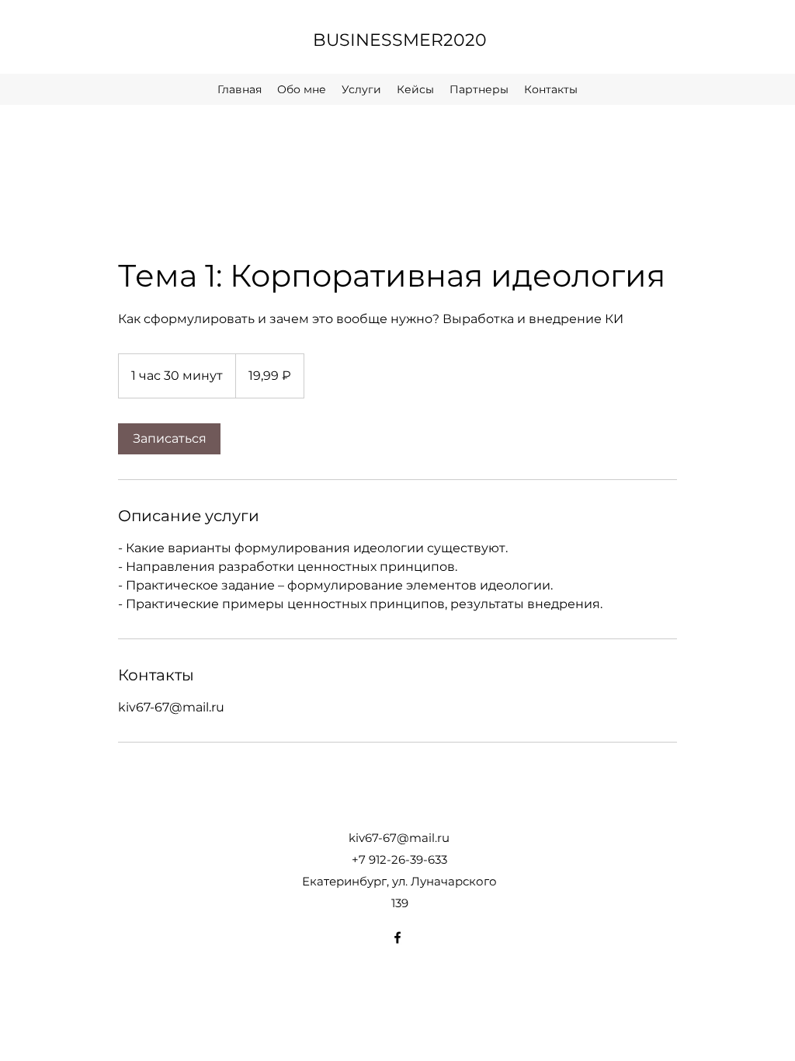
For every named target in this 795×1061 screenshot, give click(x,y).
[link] (169, 438)
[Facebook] (397, 937)
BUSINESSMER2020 (400, 40)
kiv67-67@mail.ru (399, 837)
